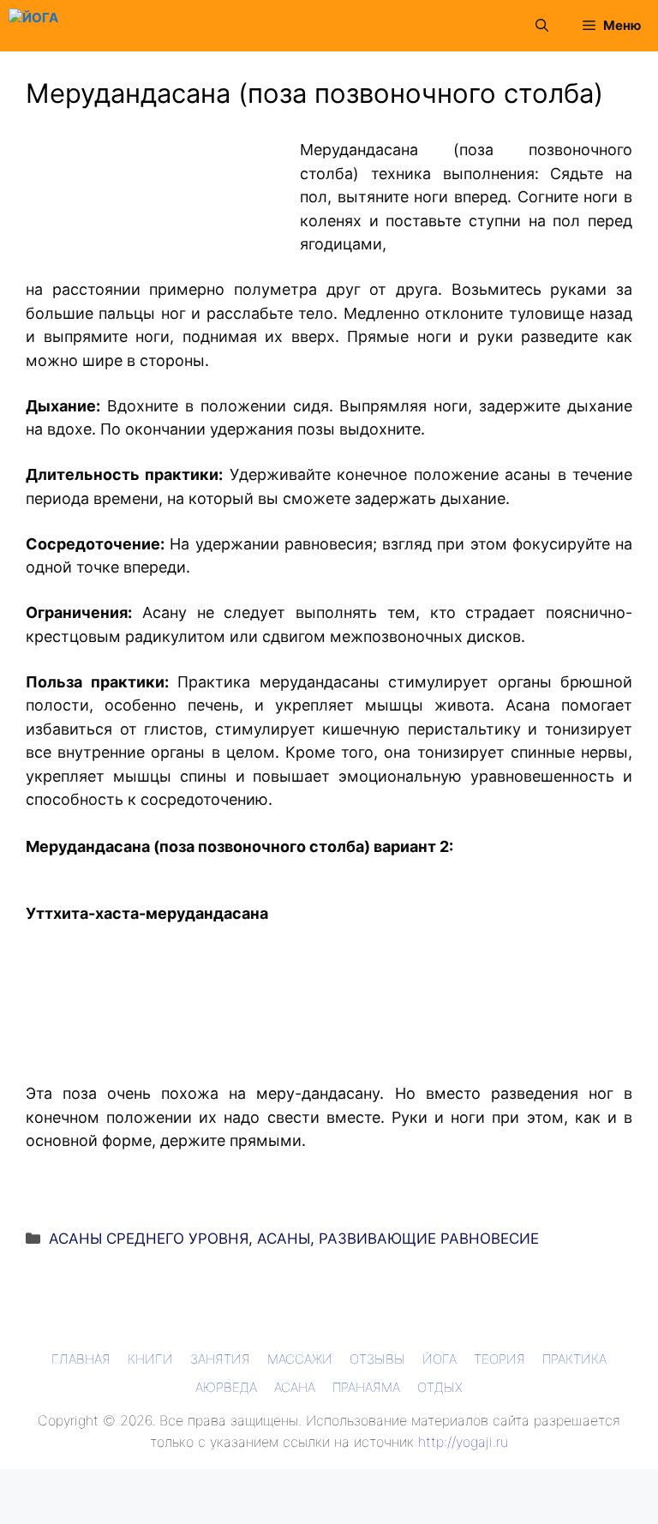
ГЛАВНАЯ (81, 1359)
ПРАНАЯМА (366, 1387)
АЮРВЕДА (226, 1387)
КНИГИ (150, 1359)
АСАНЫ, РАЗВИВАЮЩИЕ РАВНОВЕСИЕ (398, 1238)
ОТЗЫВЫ (377, 1359)
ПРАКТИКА (574, 1359)
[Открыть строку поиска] (541, 25)
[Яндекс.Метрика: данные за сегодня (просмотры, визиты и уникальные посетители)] (37, 1482)
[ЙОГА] (33, 25)
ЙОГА (439, 1359)
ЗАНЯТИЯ (220, 1359)
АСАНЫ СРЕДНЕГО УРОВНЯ (148, 1238)
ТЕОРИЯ (499, 1359)
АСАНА (294, 1387)
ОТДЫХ (440, 1387)
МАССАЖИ (299, 1359)
